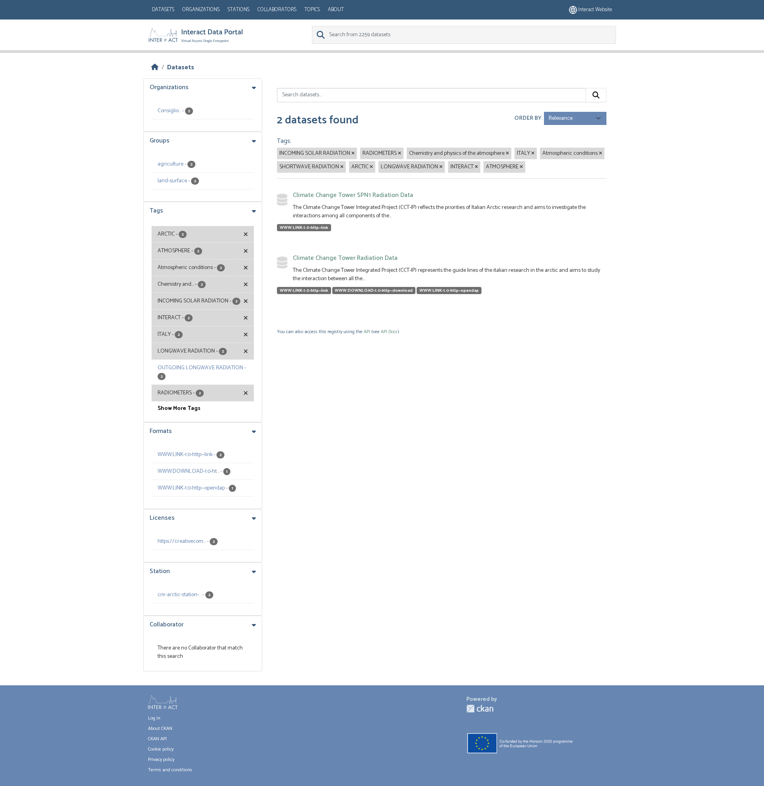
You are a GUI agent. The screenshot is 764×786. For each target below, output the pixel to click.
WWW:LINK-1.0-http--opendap (449, 290)
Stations (238, 10)
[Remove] (353, 153)
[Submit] (596, 95)
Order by (528, 118)
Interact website (594, 10)
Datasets (163, 10)
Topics (312, 10)
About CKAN (160, 728)
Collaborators (276, 10)
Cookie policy (160, 749)
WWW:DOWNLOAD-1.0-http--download (374, 290)
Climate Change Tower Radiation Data (345, 258)
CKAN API (157, 739)
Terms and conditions (170, 770)
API (367, 331)
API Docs (389, 331)
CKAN (479, 708)
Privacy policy (161, 759)
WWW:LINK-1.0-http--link (304, 227)
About (336, 10)
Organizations (201, 10)
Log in (154, 718)
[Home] (154, 67)
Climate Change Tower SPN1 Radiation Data (353, 195)
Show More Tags (179, 408)
